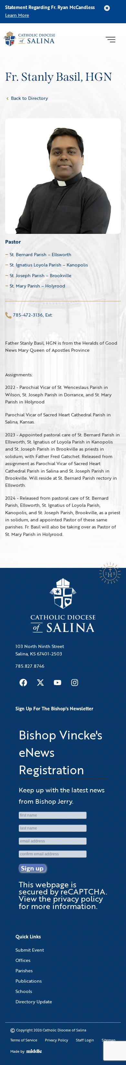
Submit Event (30, 949)
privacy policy (78, 898)
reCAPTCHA (83, 891)
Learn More (17, 15)
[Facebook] (23, 682)
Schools (24, 991)
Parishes (24, 970)
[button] (110, 39)
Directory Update (34, 1001)
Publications (29, 980)
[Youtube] (57, 682)
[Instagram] (74, 682)
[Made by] (34, 1051)
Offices (23, 960)
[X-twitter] (40, 682)
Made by (17, 1051)
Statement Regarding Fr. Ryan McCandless (50, 7)
